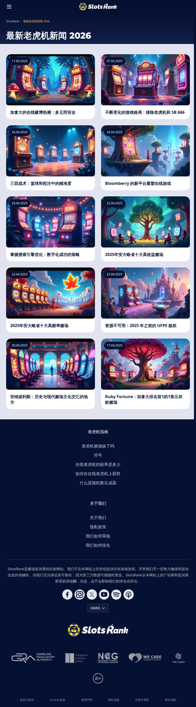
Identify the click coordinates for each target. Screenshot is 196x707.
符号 (98, 455)
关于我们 (98, 517)
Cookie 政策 (57, 700)
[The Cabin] (178, 658)
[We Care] (145, 658)
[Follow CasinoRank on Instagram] (80, 594)
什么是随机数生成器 (98, 483)
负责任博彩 (142, 700)
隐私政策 (98, 527)
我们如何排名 (98, 545)
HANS (95, 607)
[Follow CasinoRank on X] (92, 594)
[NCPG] (108, 658)
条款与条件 (27, 700)
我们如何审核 (98, 536)
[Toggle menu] (9, 7)
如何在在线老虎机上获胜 (98, 473)
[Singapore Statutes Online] (76, 658)
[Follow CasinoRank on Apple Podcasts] (129, 594)
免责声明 (86, 700)
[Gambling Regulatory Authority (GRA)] (33, 658)
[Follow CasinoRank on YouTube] (104, 594)
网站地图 (170, 700)
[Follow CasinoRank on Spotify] (116, 594)
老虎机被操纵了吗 (98, 446)
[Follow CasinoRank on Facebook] (67, 594)
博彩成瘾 (113, 700)
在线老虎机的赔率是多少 (98, 464)
